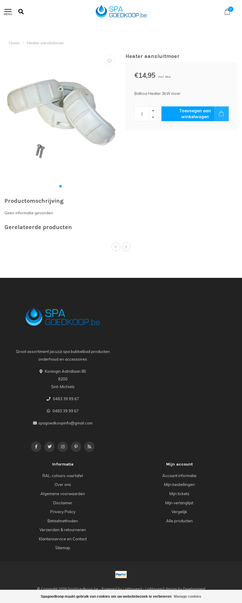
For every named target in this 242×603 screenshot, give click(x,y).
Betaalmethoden (63, 520)
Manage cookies (187, 596)
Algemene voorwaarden (62, 493)
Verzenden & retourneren (63, 529)
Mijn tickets (179, 493)
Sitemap (62, 547)
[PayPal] (121, 574)
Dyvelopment (194, 588)
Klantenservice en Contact (63, 538)
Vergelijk (179, 511)
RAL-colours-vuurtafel (62, 475)
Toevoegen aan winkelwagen (195, 113)
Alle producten (179, 520)
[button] (60, 186)
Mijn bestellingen (179, 484)
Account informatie (179, 475)
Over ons (63, 484)
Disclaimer (62, 502)
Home (14, 42)
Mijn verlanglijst (179, 502)
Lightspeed (132, 588)
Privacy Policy (63, 511)
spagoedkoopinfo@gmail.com (65, 423)
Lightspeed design (161, 588)
